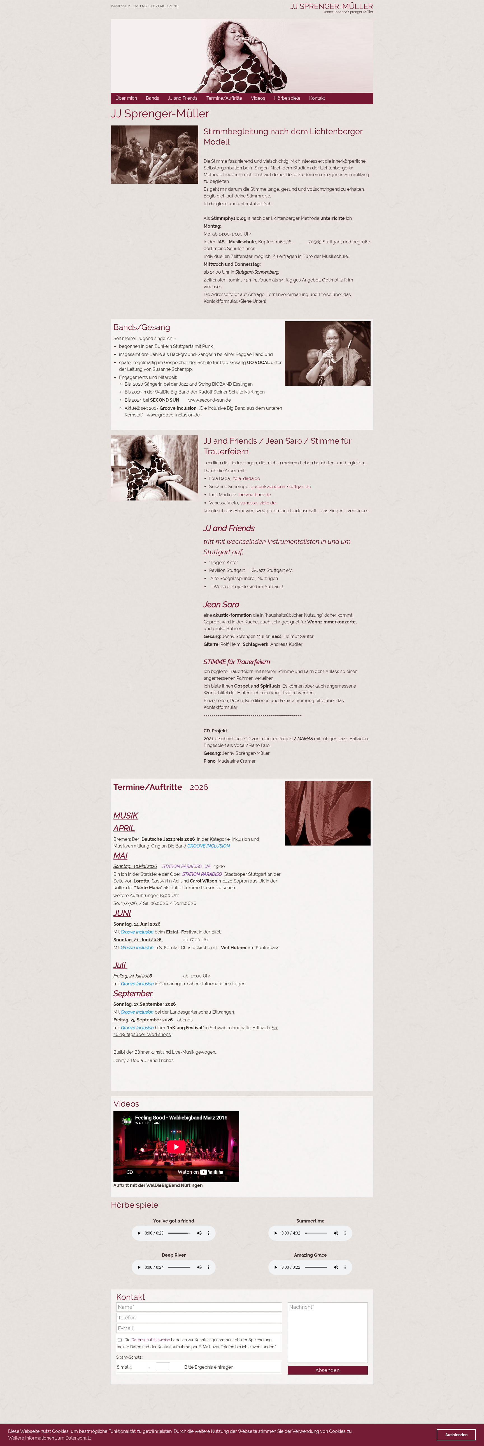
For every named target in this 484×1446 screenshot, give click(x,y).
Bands (152, 98)
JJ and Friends (182, 98)
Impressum (121, 6)
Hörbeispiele (287, 98)
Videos (258, 98)
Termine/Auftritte (224, 98)
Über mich (126, 98)
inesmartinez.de (255, 494)
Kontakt (317, 98)
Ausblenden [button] (456, 1434)
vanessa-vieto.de (258, 503)
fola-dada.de (246, 478)
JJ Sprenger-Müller (331, 6)
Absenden (327, 1370)
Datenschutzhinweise (150, 1340)
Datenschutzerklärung (156, 6)
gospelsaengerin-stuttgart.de (281, 486)
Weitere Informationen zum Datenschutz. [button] (50, 1438)
